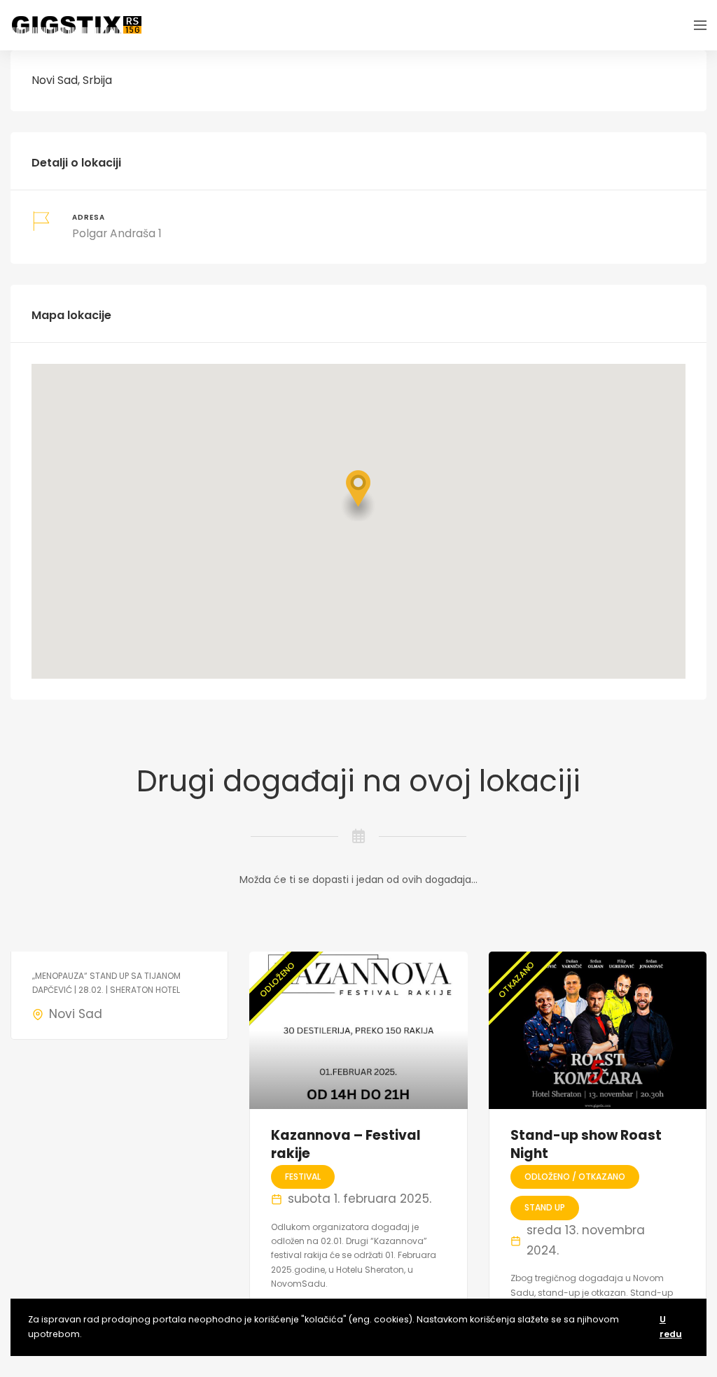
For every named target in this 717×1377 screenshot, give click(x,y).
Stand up (544, 1207)
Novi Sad (75, 1013)
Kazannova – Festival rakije (346, 1145)
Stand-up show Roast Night (586, 1145)
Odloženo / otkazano (574, 1176)
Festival (303, 1176)
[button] (358, 496)
